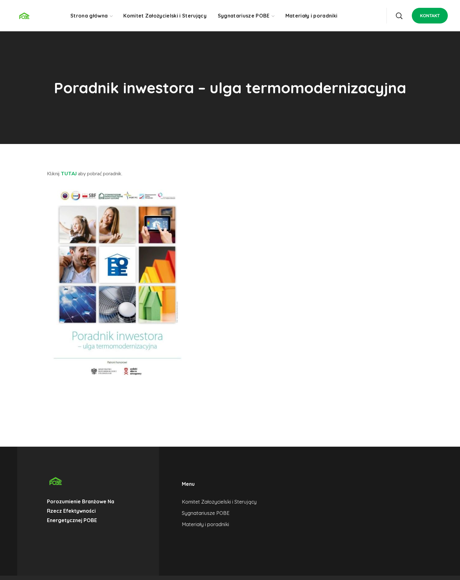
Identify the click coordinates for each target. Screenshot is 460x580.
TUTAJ (69, 173)
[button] (399, 15)
